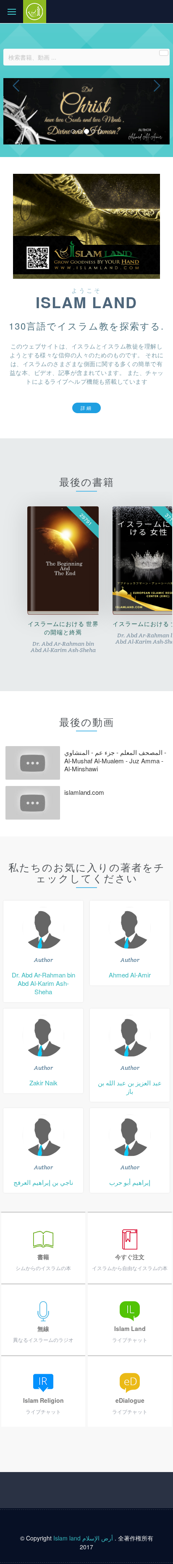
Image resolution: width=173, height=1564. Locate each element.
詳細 (86, 407)
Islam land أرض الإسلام (83, 1538)
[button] (15, 111)
